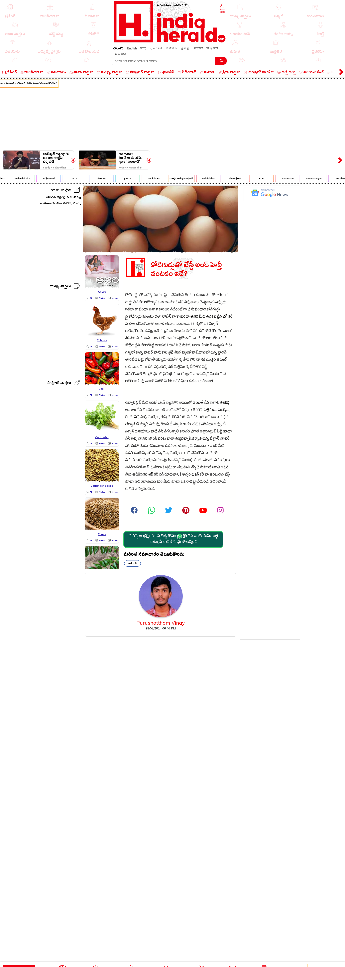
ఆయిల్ (222, 360)
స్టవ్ (170, 353)
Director (92, 178)
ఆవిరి (194, 317)
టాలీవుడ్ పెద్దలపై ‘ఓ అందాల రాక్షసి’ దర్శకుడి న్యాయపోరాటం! (56, 158)
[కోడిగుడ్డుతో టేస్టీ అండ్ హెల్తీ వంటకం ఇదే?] (160, 251)
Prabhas (332, 178)
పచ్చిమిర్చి (140, 417)
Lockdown (145, 178)
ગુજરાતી (156, 48)
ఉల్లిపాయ (210, 410)
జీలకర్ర (224, 403)
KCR (252, 178)
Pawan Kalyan (305, 178)
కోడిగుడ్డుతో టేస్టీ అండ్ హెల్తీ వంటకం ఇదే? (186, 270)
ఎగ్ (225, 317)
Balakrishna (200, 178)
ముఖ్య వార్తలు (60, 287)
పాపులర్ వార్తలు (59, 383)
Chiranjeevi (226, 178)
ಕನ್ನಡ (171, 48)
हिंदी (143, 48)
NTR (66, 178)
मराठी (198, 48)
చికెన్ (195, 475)
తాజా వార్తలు (61, 190)
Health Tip (132, 563)
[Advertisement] (172, 119)
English (132, 48)
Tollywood (40, 178)
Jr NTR (119, 178)
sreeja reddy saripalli (172, 178)
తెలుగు (118, 49)
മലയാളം (121, 54)
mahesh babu (13, 178)
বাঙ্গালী (212, 48)
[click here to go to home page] (169, 41)
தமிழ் (185, 48)
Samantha (279, 178)
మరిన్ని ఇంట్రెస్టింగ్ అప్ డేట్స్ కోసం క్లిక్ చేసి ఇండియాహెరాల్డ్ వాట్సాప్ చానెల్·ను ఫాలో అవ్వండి (173, 539)
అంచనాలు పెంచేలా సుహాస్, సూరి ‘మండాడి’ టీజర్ (130, 158)
